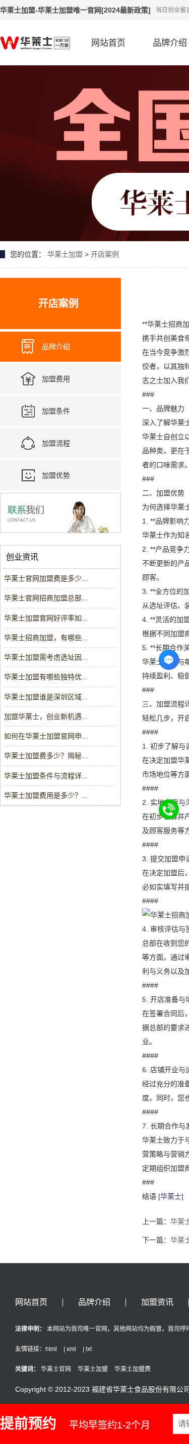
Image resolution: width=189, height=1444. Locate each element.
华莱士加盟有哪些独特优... (46, 677)
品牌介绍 (56, 347)
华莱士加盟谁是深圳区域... (46, 697)
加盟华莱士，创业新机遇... (46, 716)
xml (71, 1349)
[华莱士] (170, 1196)
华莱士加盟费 (132, 1369)
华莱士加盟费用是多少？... (46, 795)
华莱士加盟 (65, 254)
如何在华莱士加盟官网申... (46, 736)
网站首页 (108, 43)
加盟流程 (56, 443)
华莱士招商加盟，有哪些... (46, 638)
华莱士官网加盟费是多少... (46, 578)
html (51, 1349)
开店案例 (105, 254)
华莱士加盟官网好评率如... (46, 618)
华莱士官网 (56, 1369)
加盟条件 (56, 411)
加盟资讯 (157, 1302)
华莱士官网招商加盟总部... (46, 598)
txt (89, 1349)
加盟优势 (56, 475)
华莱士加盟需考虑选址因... (46, 657)
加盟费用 (56, 379)
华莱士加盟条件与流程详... (46, 776)
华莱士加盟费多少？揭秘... (46, 756)
